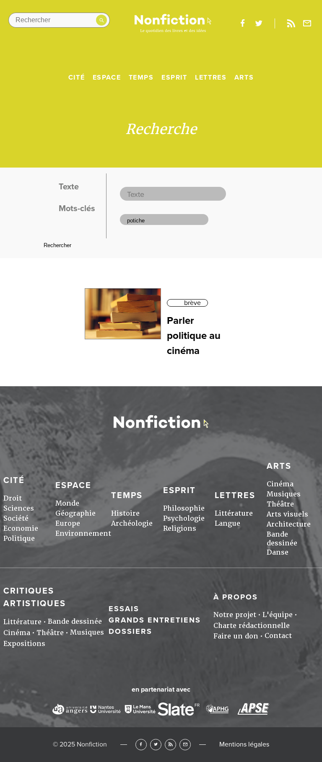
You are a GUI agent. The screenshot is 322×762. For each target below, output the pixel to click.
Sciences (18, 508)
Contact (278, 635)
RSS (170, 744)
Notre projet (234, 614)
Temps (141, 77)
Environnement (83, 533)
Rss (291, 23)
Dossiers (130, 631)
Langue (227, 523)
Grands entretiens (155, 620)
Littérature (234, 513)
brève (192, 303)
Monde (67, 503)
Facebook (141, 744)
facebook (242, 23)
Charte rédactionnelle (251, 625)
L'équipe (277, 614)
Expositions (24, 643)
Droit (12, 498)
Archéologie (132, 523)
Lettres (210, 77)
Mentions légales (244, 744)
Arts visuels (287, 514)
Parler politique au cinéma (194, 336)
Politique (19, 538)
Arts (244, 77)
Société (16, 518)
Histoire (125, 513)
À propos (235, 597)
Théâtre (280, 504)
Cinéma (280, 484)
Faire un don (235, 636)
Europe (67, 523)
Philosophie (184, 508)
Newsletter (307, 23)
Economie (20, 528)
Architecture (289, 524)
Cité (76, 77)
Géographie (75, 513)
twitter (259, 23)
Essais (124, 608)
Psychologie (184, 518)
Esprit (174, 77)
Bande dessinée (282, 539)
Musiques (284, 494)
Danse (277, 552)
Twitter (155, 744)
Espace (107, 77)
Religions (179, 528)
